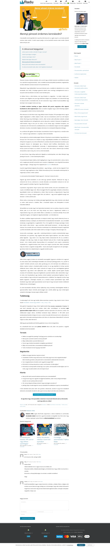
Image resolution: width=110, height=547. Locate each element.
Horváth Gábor (52, 404)
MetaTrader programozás (81, 116)
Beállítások (90, 545)
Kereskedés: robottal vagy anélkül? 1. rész (33, 302)
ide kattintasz (70, 545)
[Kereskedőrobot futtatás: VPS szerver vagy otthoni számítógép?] (27, 424)
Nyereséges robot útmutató (81, 120)
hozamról (49, 164)
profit (21, 406)
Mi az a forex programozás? (81, 113)
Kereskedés (44, 404)
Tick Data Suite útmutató (81, 133)
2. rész (45, 302)
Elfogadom (81, 545)
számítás (23, 406)
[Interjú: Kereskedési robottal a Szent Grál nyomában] (44, 424)
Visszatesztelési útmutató (81, 123)
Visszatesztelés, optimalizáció (82, 70)
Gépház (76, 77)
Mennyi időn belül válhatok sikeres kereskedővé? (33, 64)
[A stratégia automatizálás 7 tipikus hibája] (61, 424)
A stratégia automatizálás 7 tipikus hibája (61, 440)
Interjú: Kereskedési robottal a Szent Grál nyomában (43, 440)
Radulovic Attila (22, 404)
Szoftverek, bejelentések (80, 74)
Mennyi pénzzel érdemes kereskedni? (31, 62)
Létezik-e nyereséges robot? (29, 57)
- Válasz (39, 454)
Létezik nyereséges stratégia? (29, 54)
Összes (76, 56)
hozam (66, 404)
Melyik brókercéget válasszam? (29, 59)
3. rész (49, 302)
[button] (89, 2)
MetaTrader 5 (78, 63)
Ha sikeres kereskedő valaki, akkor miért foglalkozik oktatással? (37, 67)
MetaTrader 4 (78, 59)
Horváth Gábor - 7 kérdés (60, 404)
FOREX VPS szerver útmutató (81, 109)
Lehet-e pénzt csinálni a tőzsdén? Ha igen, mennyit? (34, 52)
